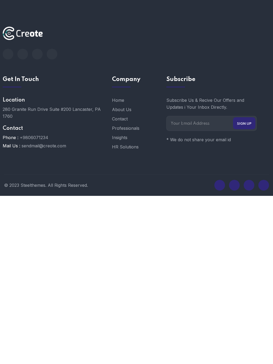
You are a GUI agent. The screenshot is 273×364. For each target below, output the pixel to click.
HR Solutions (125, 146)
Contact (120, 119)
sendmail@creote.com (44, 145)
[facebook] (8, 54)
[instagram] (52, 54)
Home (118, 100)
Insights (119, 137)
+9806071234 (34, 137)
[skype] (37, 54)
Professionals (125, 128)
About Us (121, 109)
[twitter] (22, 54)
